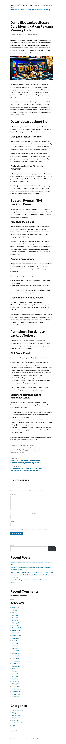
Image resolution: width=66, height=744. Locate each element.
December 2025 (16, 628)
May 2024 (15, 676)
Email (34, 513)
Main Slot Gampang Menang (17, 449)
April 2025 (15, 648)
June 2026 (15, 613)
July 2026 (14, 610)
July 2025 (14, 641)
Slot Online (31, 445)
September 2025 (16, 635)
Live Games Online (17, 10)
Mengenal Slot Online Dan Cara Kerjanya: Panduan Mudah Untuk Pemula (31, 572)
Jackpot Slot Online (35, 447)
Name (12, 513)
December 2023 (16, 689)
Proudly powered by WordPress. (32, 738)
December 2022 (16, 697)
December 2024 (16, 658)
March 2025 (15, 651)
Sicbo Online (15, 718)
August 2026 (15, 607)
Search (12, 545)
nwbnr (13, 34)
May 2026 (15, 615)
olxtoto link (13, 731)
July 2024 (14, 671)
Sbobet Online (42, 10)
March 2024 (15, 681)
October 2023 (16, 694)
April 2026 (15, 618)
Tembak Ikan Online (17, 723)
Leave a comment (33, 34)
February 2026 (16, 623)
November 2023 (16, 692)
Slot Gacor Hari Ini (19, 450)
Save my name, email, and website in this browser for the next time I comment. (31, 529)
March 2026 (15, 620)
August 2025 (15, 638)
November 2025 (16, 630)
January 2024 (15, 686)
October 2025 (16, 633)
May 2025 (15, 646)
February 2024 (16, 684)
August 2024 (15, 669)
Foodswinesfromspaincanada (21, 5)
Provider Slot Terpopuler (30, 449)
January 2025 (15, 656)
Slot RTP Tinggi (20, 452)
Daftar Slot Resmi (26, 447)
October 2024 (16, 663)
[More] (49, 10)
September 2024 (16, 666)
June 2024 (15, 674)
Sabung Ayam (31, 10)
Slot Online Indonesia (29, 450)
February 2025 (16, 653)
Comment (13, 494)
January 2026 (15, 625)
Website (12, 521)
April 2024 (15, 679)
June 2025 (15, 643)
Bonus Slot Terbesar (16, 447)
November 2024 (16, 661)
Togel (13, 725)
